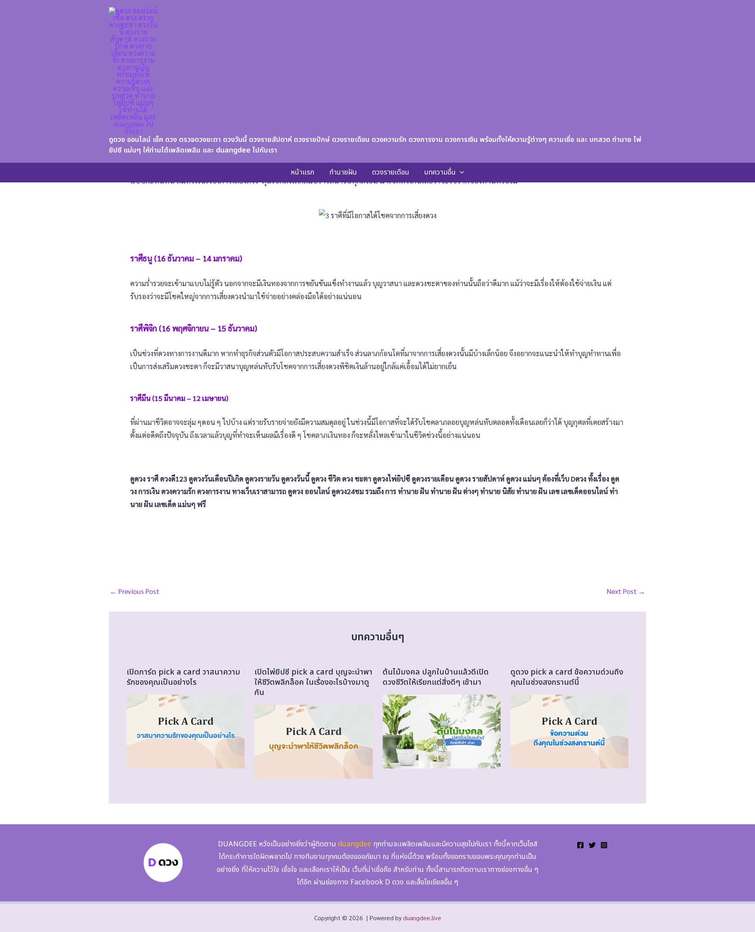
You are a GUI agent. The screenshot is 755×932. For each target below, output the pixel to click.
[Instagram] (604, 845)
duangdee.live (422, 918)
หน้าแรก (302, 172)
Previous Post (134, 591)
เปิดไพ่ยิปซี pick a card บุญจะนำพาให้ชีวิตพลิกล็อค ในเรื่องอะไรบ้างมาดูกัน (313, 682)
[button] (460, 172)
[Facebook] (580, 845)
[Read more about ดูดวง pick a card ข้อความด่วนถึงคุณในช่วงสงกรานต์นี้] (569, 730)
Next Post (626, 591)
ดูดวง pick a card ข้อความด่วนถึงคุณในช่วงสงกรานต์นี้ (566, 677)
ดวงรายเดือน (390, 172)
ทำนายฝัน (343, 172)
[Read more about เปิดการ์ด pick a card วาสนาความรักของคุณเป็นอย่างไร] (186, 730)
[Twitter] (592, 845)
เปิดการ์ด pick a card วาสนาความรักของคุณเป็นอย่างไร (183, 677)
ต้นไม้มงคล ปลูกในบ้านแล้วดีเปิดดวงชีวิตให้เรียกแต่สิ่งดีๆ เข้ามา (436, 677)
